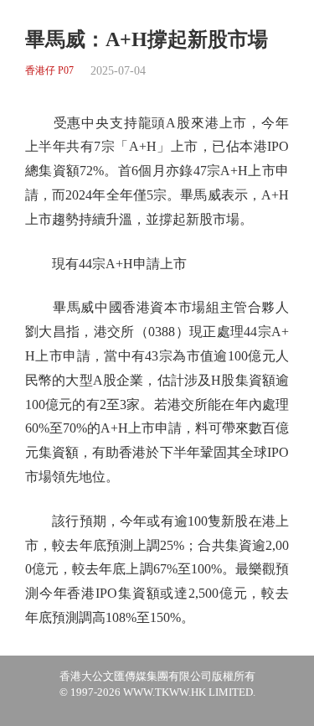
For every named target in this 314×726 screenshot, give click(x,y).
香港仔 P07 (49, 70)
